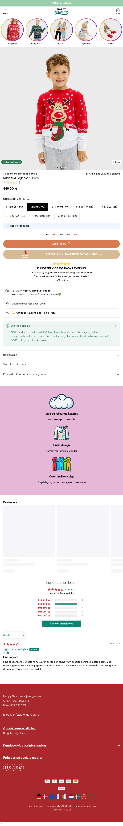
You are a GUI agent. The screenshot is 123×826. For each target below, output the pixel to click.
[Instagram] (6, 767)
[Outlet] (61, 30)
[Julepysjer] (12, 30)
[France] (58, 796)
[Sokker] (111, 30)
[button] (11, 182)
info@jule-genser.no (26, 714)
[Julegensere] (37, 30)
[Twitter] (20, 767)
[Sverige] (77, 796)
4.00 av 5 (70, 589)
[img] (11, 644)
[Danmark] (45, 796)
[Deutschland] (39, 796)
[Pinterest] (13, 767)
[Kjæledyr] (86, 30)
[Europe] (51, 796)
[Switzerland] (83, 796)
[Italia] (64, 796)
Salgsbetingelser (14, 733)
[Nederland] (71, 796)
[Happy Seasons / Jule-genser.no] (61, 12)
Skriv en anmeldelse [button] (61, 623)
